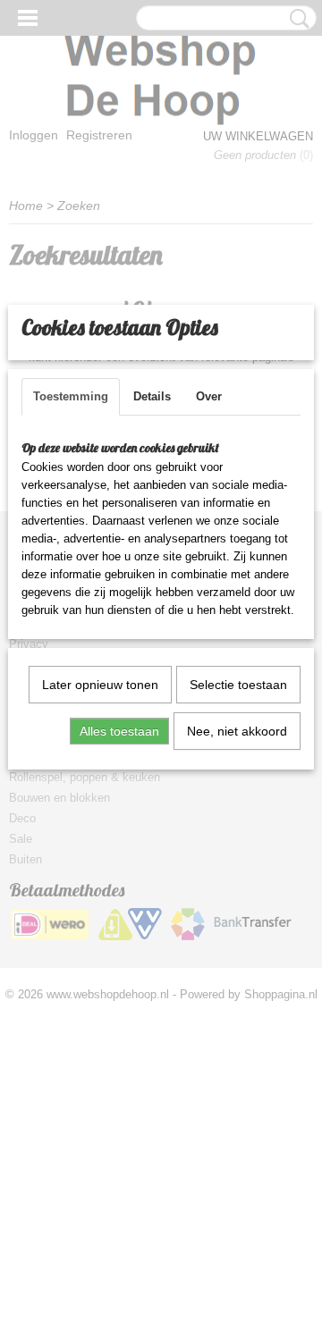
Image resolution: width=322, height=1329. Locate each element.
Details (152, 396)
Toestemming (70, 396)
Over (209, 396)
